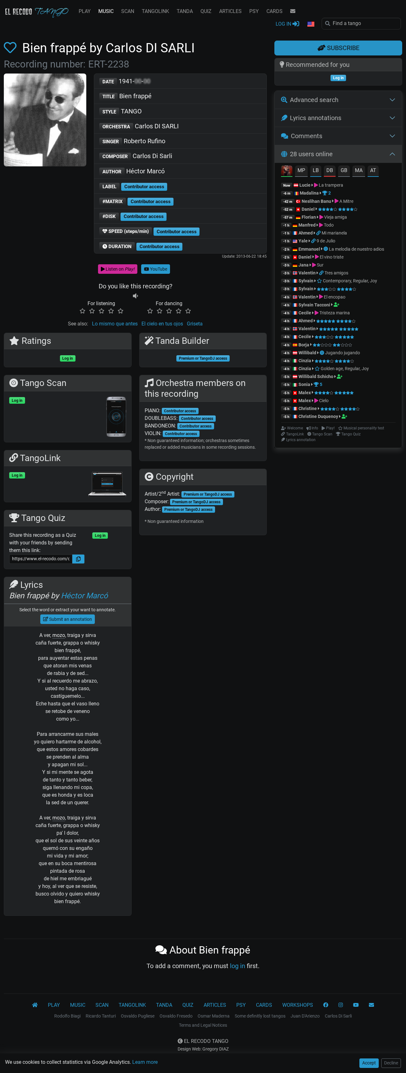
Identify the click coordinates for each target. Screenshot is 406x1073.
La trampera (330, 185)
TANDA (185, 11)
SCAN (127, 11)
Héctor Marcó (133, 171)
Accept (369, 1062)
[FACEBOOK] (325, 1005)
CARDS (274, 11)
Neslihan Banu (316, 201)
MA (359, 170)
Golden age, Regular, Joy (344, 368)
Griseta (195, 324)
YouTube (158, 269)
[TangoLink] (319, 232)
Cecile (304, 312)
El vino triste (331, 257)
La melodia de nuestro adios (356, 249)
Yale (303, 240)
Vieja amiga (335, 217)
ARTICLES (230, 11)
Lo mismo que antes (115, 324)
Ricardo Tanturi (101, 1015)
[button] (310, 24)
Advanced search (314, 100)
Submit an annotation (70, 619)
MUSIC (106, 11)
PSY (254, 11)
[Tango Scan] (326, 249)
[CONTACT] (292, 11)
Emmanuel (309, 249)
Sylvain (305, 280)
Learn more (145, 1062)
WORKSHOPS (297, 1005)
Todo (328, 225)
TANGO (122, 111)
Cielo (323, 400)
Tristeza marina (334, 312)
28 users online (311, 154)
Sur (320, 264)
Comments (306, 136)
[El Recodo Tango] (35, 1005)
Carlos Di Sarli (137, 156)
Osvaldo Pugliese (137, 1015)
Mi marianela (334, 232)
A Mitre (345, 201)
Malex (304, 392)
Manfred (307, 225)
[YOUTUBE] (356, 1005)
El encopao (334, 296)
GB (344, 170)
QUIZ (206, 11)
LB (316, 170)
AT (373, 170)
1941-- (126, 81)
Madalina (309, 193)
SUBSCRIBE (342, 48)
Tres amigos (336, 272)
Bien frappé (127, 96)
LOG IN (284, 24)
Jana (303, 264)
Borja (303, 344)
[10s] (135, 296)
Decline (391, 1062)
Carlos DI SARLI (140, 126)
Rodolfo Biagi (67, 1015)
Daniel (309, 209)
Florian (309, 217)
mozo (58, 635)
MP (301, 170)
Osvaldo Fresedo (176, 1015)
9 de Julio (326, 240)
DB (329, 170)
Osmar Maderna (214, 1015)
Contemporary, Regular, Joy (349, 280)
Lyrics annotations (315, 118)
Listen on (119, 269)
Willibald (307, 352)
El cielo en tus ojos (162, 324)
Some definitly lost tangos (260, 1015)
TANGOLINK (155, 11)
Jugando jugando (342, 352)
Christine (308, 408)
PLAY (85, 11)
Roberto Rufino (133, 141)
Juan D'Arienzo (305, 1015)
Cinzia (304, 360)
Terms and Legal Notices (203, 1025)
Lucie (305, 185)
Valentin (307, 272)
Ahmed (305, 232)
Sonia (304, 384)
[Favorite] (11, 48)
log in (237, 966)
